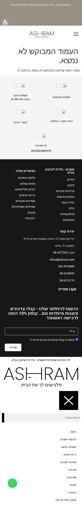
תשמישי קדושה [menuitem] (68, 447)
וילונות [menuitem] (73, 431)
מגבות (31, 212)
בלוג (71, 208)
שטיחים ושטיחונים (23, 206)
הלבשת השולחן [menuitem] (68, 439)
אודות (70, 179)
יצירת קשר (67, 202)
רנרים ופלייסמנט (25, 189)
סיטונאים (68, 220)
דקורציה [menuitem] (72, 492)
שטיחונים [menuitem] (71, 477)
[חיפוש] (3, 417)
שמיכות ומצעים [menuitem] (68, 462)
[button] (5, 22)
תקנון (71, 185)
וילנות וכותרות (26, 178)
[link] (12, 483)
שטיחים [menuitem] (72, 469)
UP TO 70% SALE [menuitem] (66, 500)
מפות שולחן (27, 183)
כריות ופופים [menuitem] (70, 454)
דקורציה (30, 218)
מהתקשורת (67, 214)
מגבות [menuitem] (73, 485)
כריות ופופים (27, 195)
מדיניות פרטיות (65, 191)
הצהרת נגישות (65, 197)
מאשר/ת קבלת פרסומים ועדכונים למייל (52, 339)
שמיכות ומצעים (25, 201)
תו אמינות (41, 145)
